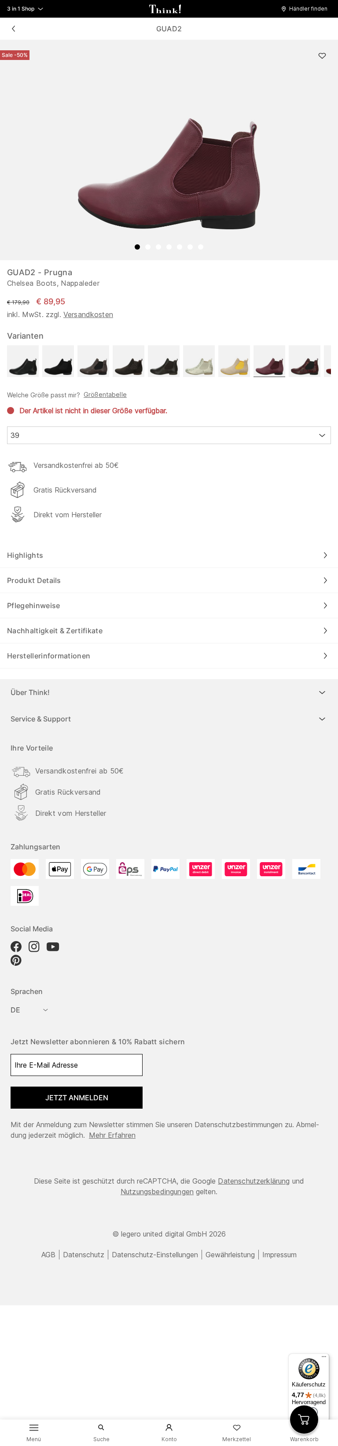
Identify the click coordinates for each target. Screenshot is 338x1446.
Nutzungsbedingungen (157, 1191)
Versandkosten (88, 314)
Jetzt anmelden (76, 1097)
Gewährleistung (230, 1254)
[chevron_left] (13, 28)
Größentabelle (105, 394)
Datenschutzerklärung (254, 1181)
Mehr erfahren (112, 1135)
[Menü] (324, 1358)
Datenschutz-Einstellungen (155, 1254)
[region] (169, 150)
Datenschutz (83, 1254)
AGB (48, 1254)
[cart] (304, 1419)
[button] (306, 9)
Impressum (279, 1254)
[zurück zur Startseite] (165, 9)
